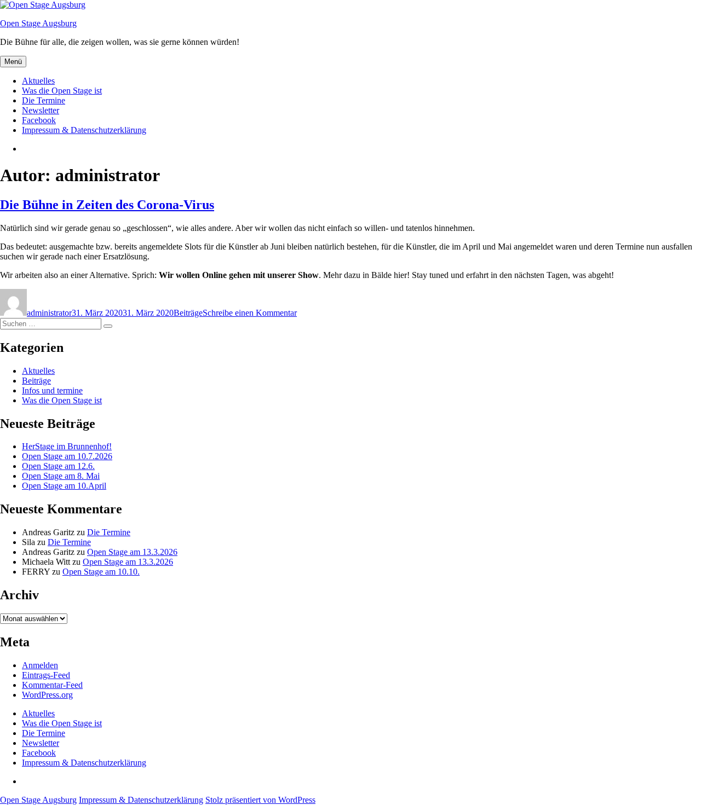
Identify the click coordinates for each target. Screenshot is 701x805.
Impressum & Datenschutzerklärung (84, 130)
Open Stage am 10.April (64, 485)
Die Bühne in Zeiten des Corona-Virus (107, 205)
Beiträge (188, 312)
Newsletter (40, 110)
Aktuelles (38, 80)
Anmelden (40, 665)
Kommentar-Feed (52, 685)
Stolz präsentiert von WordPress (260, 799)
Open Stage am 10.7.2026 (67, 456)
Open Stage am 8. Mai (61, 475)
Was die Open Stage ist (62, 90)
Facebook (39, 120)
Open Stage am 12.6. (58, 466)
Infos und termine (52, 390)
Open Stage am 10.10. (101, 571)
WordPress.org (47, 694)
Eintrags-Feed (46, 675)
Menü (13, 61)
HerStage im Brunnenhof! (67, 446)
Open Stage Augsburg (38, 23)
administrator (49, 312)
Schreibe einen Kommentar (250, 312)
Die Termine (43, 100)
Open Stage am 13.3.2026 (132, 552)
